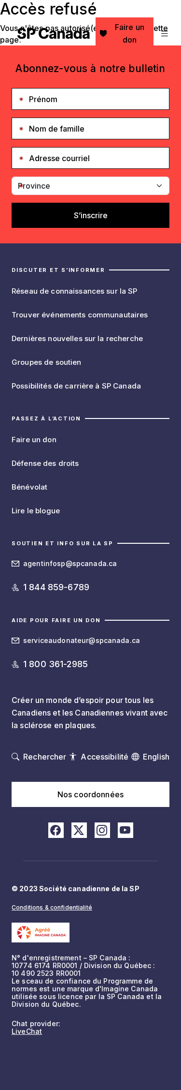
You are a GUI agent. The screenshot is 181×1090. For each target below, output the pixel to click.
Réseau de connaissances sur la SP (75, 291)
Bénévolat (29, 487)
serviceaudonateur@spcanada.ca (81, 640)
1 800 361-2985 (55, 664)
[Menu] (163, 33)
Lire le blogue (36, 510)
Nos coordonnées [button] (90, 794)
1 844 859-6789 (56, 587)
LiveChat (27, 1031)
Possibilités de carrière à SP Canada (76, 385)
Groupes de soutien (47, 362)
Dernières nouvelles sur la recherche (77, 338)
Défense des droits (45, 463)
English (156, 757)
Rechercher (44, 757)
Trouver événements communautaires (80, 314)
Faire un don (129, 33)
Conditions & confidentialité (52, 907)
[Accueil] (54, 33)
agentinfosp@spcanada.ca (70, 563)
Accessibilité (104, 757)
